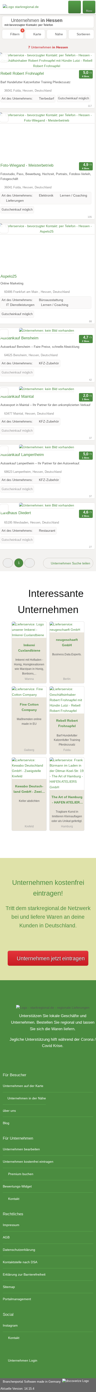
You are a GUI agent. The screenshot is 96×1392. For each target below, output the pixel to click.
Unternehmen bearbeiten (21, 1149)
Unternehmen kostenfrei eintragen (28, 1161)
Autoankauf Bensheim (19, 338)
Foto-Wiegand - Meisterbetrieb (26, 165)
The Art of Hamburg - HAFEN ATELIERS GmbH (66, 800)
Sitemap (9, 1287)
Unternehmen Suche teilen (70, 563)
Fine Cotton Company (29, 707)
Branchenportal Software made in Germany (31, 1381)
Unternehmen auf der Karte (23, 1086)
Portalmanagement (17, 1299)
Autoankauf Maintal (17, 396)
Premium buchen (20, 1174)
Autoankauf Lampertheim (22, 454)
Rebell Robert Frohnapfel (22, 73)
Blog (6, 1123)
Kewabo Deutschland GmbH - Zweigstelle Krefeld (29, 790)
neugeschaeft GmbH (67, 642)
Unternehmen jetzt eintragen (51, 958)
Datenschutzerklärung (19, 1250)
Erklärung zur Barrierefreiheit (24, 1274)
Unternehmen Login (22, 1360)
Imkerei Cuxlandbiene (29, 647)
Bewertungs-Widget (17, 1186)
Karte (36, 34)
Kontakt (13, 1199)
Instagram (10, 1325)
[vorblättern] (83, 61)
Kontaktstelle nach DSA (20, 1262)
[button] (8, 562)
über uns (9, 1110)
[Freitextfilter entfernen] (75, 7)
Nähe (58, 34)
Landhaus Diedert (15, 513)
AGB (6, 1237)
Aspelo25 (8, 276)
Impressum (11, 1225)
